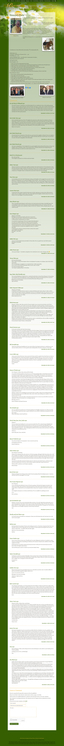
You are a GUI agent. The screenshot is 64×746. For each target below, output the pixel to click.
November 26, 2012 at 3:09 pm (47, 196)
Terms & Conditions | (26, 738)
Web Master (42, 738)
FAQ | (21, 738)
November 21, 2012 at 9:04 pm (47, 139)
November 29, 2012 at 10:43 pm (47, 476)
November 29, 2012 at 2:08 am (47, 339)
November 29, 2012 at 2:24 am (47, 402)
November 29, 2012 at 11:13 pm (47, 578)
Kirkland (35, 7)
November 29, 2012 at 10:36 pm (47, 433)
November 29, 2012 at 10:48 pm (47, 519)
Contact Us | (37, 738)
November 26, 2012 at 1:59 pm (47, 185)
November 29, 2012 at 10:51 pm (47, 533)
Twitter (28, 88)
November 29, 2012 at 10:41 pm (47, 467)
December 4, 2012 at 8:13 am (48, 623)
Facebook (26, 88)
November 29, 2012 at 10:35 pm (47, 415)
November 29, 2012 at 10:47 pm (47, 509)
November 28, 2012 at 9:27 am (47, 322)
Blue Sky (30, 88)
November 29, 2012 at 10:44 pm (47, 495)
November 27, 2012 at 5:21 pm (47, 253)
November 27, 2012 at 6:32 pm (47, 282)
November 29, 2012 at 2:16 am (47, 349)
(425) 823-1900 (50, 7)
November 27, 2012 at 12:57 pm (47, 244)
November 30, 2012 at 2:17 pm (47, 596)
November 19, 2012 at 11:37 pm (47, 113)
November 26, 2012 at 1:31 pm (47, 172)
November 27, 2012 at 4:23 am (47, 208)
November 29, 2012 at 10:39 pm (47, 445)
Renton (39, 7)
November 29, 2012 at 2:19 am (47, 365)
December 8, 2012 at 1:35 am (48, 654)
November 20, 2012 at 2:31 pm (47, 128)
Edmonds (31, 7)
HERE (26, 701)
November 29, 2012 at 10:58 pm (47, 549)
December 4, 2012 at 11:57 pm (48, 641)
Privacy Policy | (32, 738)
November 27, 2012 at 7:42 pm (47, 297)
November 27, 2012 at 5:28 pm (47, 269)
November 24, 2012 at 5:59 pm (47, 159)
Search (55, 1)
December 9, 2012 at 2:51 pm (48, 684)
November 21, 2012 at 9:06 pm (47, 150)
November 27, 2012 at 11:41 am (47, 234)
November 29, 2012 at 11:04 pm (47, 562)
